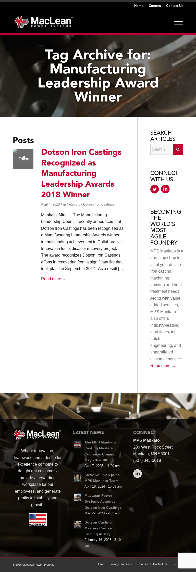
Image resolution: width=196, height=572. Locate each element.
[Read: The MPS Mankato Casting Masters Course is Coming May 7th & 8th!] (77, 444)
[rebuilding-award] (23, 159)
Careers (155, 6)
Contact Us (174, 6)
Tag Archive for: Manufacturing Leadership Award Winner (98, 76)
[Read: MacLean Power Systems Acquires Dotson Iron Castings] (77, 497)
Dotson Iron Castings (98, 204)
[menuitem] (139, 6)
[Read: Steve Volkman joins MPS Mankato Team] (77, 477)
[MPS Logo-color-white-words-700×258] (44, 21)
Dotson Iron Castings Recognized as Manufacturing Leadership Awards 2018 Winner (81, 173)
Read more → (163, 365)
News (71, 204)
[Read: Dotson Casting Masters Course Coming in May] (77, 524)
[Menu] (176, 21)
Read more (51, 279)
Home (138, 6)
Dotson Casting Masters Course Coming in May (98, 528)
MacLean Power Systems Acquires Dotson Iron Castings (103, 501)
